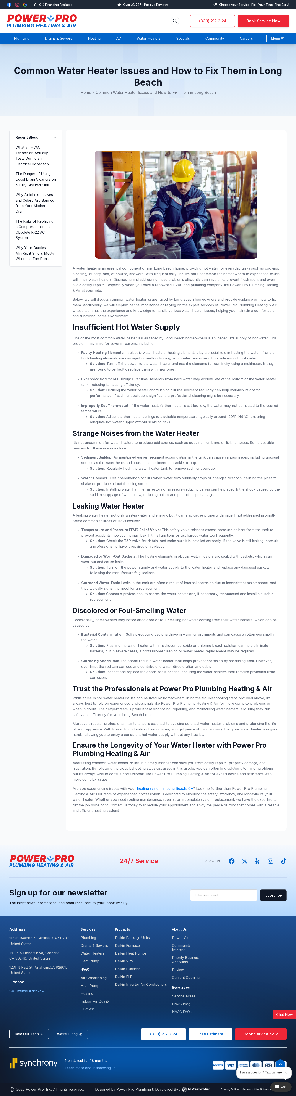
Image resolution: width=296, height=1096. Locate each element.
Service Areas (183, 996)
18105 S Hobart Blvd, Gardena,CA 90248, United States (34, 956)
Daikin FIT (123, 976)
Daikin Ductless (127, 969)
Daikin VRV (124, 961)
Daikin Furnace (127, 945)
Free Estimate (210, 1034)
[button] (277, 38)
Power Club (182, 938)
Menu (275, 38)
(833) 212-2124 (212, 21)
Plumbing (88, 938)
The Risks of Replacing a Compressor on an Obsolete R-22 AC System (34, 229)
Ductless (88, 1009)
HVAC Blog (181, 1004)
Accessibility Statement (257, 1089)
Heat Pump (90, 961)
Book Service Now (264, 21)
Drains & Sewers (94, 945)
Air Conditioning (94, 978)
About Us (179, 929)
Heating (87, 993)
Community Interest (181, 947)
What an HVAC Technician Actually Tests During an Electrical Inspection (32, 155)
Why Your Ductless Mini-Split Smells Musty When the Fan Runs (35, 253)
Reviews (178, 970)
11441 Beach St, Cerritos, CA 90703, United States (39, 941)
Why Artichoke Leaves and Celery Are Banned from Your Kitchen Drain (35, 203)
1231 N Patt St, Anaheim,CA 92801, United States (38, 970)
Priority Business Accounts (186, 959)
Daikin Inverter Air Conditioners (141, 984)
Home (85, 92)
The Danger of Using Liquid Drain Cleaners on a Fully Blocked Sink (36, 179)
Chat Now (284, 1014)
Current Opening (186, 977)
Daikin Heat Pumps (130, 953)
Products (122, 929)
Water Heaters (92, 953)
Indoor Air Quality (95, 1001)
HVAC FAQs (182, 1011)
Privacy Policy (230, 1089)
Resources (181, 987)
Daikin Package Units (132, 938)
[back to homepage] (42, 20)
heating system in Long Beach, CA (165, 788)
